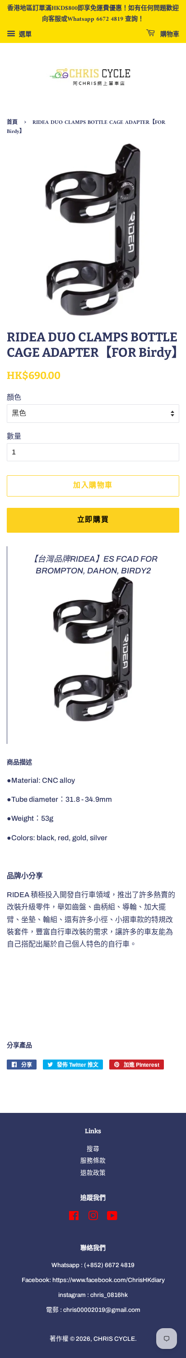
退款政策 (93, 1172)
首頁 (12, 123)
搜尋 (93, 1148)
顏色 (14, 397)
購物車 (168, 34)
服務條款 (93, 1160)
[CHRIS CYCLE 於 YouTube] (112, 1217)
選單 (25, 34)
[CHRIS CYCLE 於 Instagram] (93, 1217)
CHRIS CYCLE (114, 1338)
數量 (14, 436)
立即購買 (93, 520)
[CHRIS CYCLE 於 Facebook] (74, 1217)
